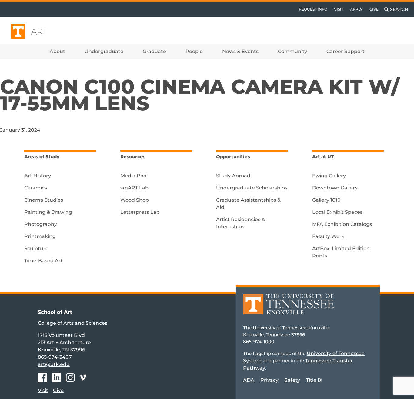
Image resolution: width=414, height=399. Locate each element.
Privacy (269, 380)
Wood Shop (134, 200)
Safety (292, 380)
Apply (356, 9)
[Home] (288, 308)
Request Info (313, 9)
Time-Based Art (43, 260)
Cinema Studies (43, 200)
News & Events (240, 51)
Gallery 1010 (326, 200)
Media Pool (134, 176)
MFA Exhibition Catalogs (342, 224)
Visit (338, 9)
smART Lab (134, 188)
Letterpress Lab (140, 212)
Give (374, 9)
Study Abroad (233, 176)
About (57, 51)
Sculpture (36, 248)
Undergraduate (104, 51)
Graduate (154, 51)
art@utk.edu (54, 364)
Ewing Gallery (329, 176)
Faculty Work (328, 236)
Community (292, 51)
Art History (37, 176)
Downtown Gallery (335, 188)
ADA (248, 380)
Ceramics (35, 188)
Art (39, 31)
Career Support (345, 51)
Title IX (314, 380)
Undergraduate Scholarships (251, 188)
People (194, 51)
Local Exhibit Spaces (337, 212)
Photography (40, 224)
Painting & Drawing (48, 212)
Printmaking (40, 236)
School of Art (55, 312)
